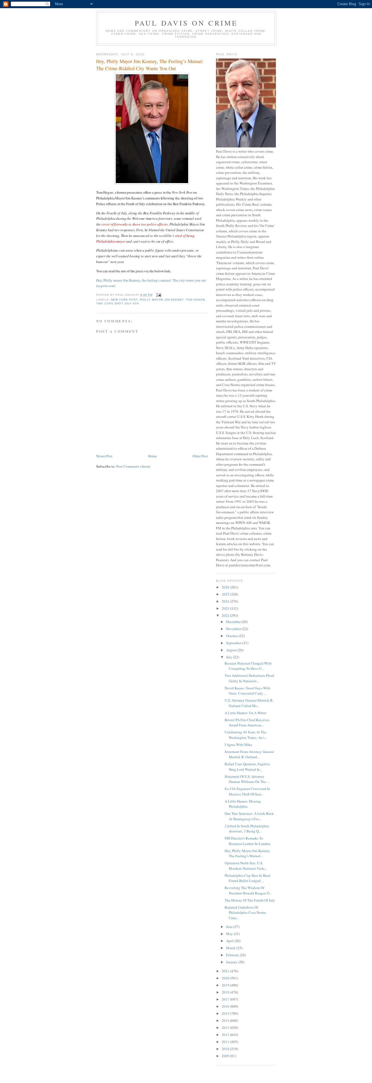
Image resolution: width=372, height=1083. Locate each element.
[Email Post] (158, 294)
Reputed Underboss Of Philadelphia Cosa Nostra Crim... (245, 912)
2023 (226, 608)
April (230, 940)
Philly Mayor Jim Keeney (161, 299)
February (233, 954)
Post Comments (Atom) (133, 466)
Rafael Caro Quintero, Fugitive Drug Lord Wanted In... (247, 766)
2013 (226, 1027)
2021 (226, 970)
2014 (226, 1020)
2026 (226, 587)
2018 (226, 992)
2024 (226, 601)
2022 (226, 615)
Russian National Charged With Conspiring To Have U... (248, 666)
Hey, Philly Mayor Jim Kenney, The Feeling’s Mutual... (247, 853)
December (234, 621)
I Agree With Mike (238, 744)
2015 (226, 1013)
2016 (226, 1006)
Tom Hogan (195, 299)
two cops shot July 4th (117, 303)
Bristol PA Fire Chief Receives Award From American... (247, 722)
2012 (226, 1034)
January (232, 961)
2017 (226, 999)
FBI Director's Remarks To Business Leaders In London (247, 841)
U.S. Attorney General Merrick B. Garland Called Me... (249, 703)
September (234, 642)
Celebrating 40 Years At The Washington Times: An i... (246, 735)
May (230, 933)
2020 (226, 978)
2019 (226, 985)
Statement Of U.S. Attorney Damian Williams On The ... (247, 779)
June (230, 926)
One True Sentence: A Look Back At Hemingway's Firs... (249, 816)
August (231, 649)
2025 (226, 594)
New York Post (124, 299)
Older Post (200, 455)
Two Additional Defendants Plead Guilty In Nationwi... (249, 678)
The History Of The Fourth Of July (250, 900)
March (231, 947)
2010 (226, 1048)
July (229, 657)
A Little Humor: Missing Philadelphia (243, 804)
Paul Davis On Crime (186, 22)
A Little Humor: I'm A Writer (245, 712)
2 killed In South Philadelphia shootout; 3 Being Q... (247, 828)
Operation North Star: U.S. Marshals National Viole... (246, 865)
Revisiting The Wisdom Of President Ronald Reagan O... (248, 890)
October (232, 635)
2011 (226, 1041)
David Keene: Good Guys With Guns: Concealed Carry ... (247, 691)
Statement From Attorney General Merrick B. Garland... (249, 754)
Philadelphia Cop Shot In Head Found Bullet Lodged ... (247, 878)
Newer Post (104, 455)
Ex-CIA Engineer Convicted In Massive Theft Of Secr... (247, 791)
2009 (226, 1055)
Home (152, 455)
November (234, 628)
